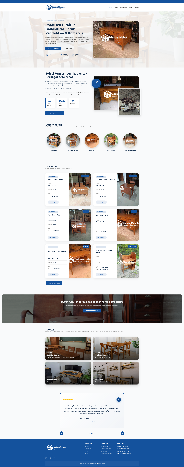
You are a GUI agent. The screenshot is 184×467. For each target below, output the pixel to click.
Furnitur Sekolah (104, 446)
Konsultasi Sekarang (53, 48)
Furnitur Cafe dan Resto (106, 453)
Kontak (137, 7)
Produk (116, 7)
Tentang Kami (123, 7)
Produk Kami (68, 48)
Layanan (131, 7)
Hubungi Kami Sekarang (92, 310)
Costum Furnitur (104, 456)
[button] (61, 433)
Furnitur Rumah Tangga (106, 448)
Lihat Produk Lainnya (54, 283)
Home (110, 7)
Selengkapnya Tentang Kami (54, 113)
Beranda (87, 446)
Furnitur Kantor (104, 451)
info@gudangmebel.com (125, 453)
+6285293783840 (126, 451)
